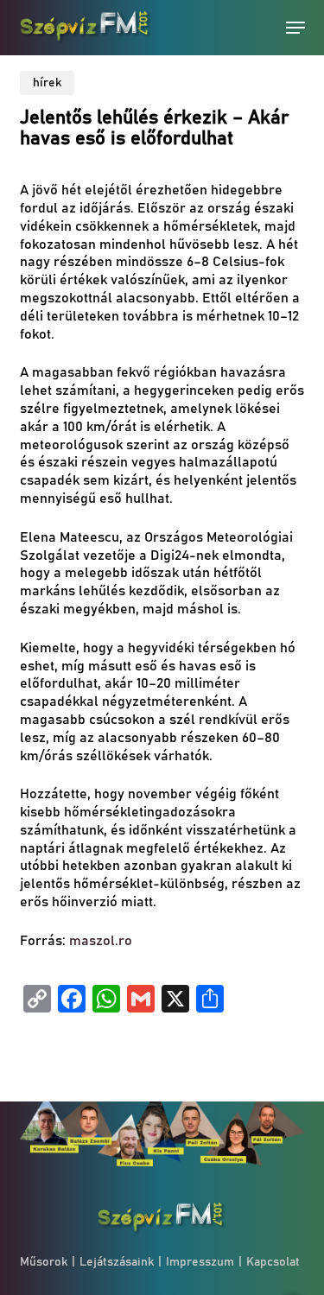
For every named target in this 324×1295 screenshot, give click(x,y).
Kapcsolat (273, 1262)
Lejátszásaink (116, 1262)
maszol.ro (100, 941)
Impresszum (200, 1262)
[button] (295, 27)
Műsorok (43, 1262)
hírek (47, 83)
